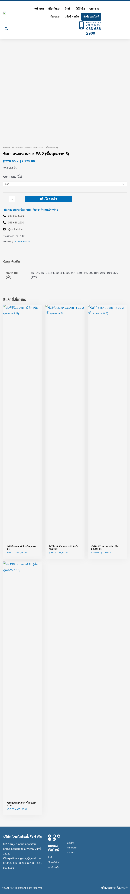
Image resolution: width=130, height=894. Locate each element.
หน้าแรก (39, 8)
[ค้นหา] (6, 29)
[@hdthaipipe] (13, 229)
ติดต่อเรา (55, 16)
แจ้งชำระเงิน (72, 16)
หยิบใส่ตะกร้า (48, 198)
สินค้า (68, 8)
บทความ (94, 8)
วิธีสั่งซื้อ (80, 8)
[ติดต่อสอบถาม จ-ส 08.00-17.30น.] (81, 25)
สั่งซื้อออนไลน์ (91, 16)
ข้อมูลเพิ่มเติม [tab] (11, 261)
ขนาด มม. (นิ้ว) (12, 176)
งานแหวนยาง (17, 148)
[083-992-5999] (13, 215)
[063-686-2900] (13, 222)
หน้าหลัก (6, 148)
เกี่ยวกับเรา (54, 8)
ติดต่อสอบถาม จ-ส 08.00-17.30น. (93, 23)
